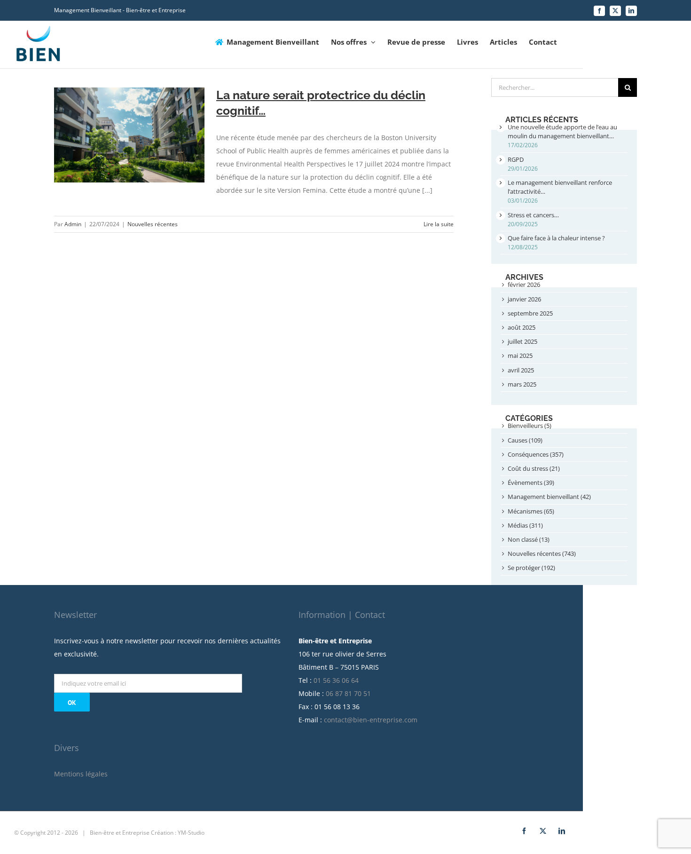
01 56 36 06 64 (336, 680)
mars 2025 (522, 384)
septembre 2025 (530, 313)
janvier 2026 (524, 299)
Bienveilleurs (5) (529, 425)
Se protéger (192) (531, 567)
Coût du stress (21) (534, 468)
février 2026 (524, 284)
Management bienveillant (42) (549, 496)
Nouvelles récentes (152, 224)
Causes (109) (525, 440)
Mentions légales (81, 773)
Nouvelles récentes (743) (542, 553)
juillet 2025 (522, 341)
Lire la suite (439, 224)
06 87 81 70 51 (348, 693)
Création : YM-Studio (177, 833)
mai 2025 (520, 355)
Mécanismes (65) (531, 511)
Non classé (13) (529, 539)
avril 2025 (521, 370)
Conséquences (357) (536, 454)
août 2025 (521, 327)
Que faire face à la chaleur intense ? (556, 238)
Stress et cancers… (533, 215)
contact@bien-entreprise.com (370, 719)
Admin (72, 224)
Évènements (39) (531, 482)
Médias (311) (525, 525)
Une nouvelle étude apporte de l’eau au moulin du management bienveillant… (562, 131)
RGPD (516, 159)
